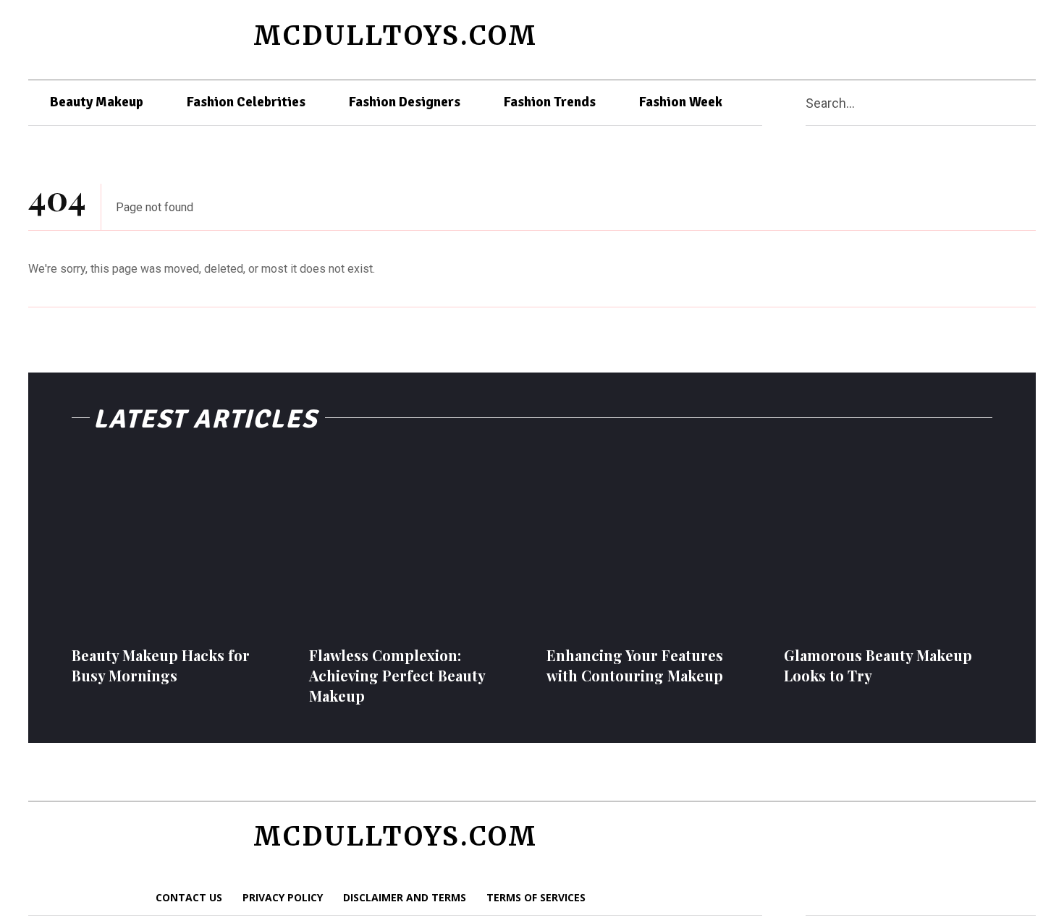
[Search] (1030, 103)
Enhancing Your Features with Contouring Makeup (634, 665)
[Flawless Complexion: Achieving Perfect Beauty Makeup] (413, 544)
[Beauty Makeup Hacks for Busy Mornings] (176, 544)
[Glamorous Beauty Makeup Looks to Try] (888, 544)
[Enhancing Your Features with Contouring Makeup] (650, 544)
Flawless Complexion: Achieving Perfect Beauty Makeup (397, 675)
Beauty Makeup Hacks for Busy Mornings (161, 665)
